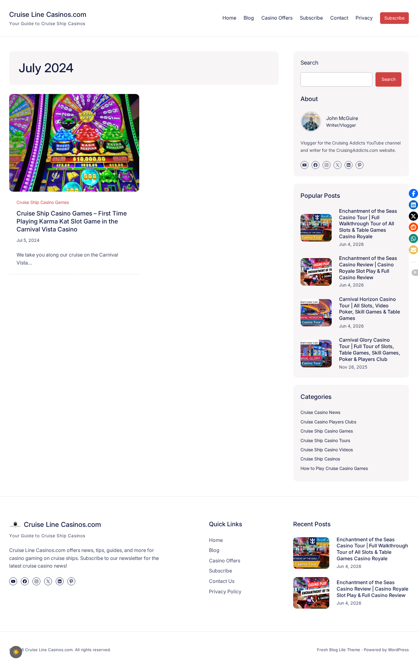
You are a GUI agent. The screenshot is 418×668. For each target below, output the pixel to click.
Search (309, 62)
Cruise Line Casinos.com (47, 14)
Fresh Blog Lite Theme (338, 649)
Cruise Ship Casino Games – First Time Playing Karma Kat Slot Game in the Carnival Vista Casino (72, 221)
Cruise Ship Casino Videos (326, 449)
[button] (413, 193)
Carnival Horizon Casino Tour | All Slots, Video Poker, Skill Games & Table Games (369, 308)
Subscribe (394, 18)
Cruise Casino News (320, 412)
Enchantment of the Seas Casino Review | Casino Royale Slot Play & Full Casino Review (368, 267)
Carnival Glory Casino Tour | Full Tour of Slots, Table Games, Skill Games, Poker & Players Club (369, 349)
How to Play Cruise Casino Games (334, 468)
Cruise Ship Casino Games (43, 202)
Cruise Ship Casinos (320, 458)
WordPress (398, 649)
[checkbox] (16, 652)
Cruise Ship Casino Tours (325, 440)
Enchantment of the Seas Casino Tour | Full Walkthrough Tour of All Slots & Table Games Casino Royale (368, 223)
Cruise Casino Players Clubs (328, 421)
